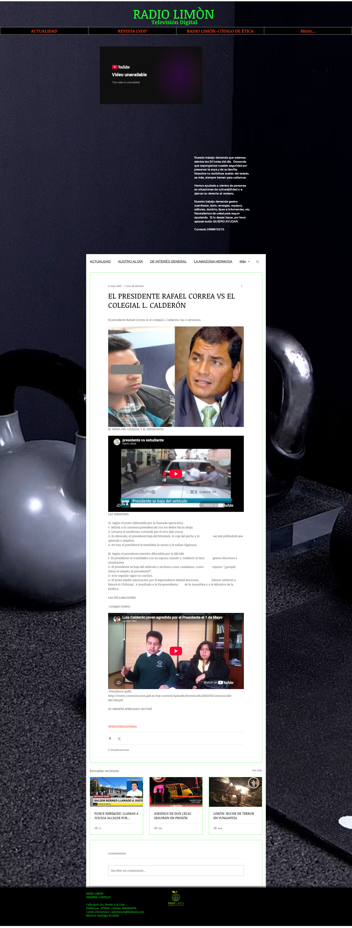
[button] (257, 261)
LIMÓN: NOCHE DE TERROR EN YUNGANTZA (233, 815)
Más (243, 261)
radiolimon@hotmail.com (127, 912)
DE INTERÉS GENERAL (168, 261)
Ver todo (257, 770)
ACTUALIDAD (100, 261)
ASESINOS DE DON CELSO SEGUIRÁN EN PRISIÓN (172, 815)
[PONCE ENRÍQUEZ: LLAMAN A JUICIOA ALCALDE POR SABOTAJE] (116, 792)
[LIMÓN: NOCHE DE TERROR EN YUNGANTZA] (235, 792)
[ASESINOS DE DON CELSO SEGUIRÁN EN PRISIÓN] (176, 792)
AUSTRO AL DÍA (130, 261)
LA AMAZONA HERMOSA (213, 261)
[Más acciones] (241, 286)
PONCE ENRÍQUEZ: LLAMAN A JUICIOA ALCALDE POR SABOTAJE (116, 815)
